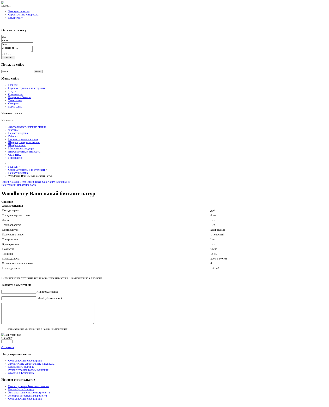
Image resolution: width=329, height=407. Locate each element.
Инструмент (15, 17)
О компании (15, 94)
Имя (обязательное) (47, 291)
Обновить (7, 337)
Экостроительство (18, 11)
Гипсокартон (15, 157)
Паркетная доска (18, 133)
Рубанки (13, 136)
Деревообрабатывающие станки (27, 126)
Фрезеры (13, 129)
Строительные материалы (23, 14)
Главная (12, 84)
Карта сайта (15, 106)
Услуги (12, 91)
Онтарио (13, 103)
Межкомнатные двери (21, 148)
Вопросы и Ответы (19, 97)
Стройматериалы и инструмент (26, 88)
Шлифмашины (17, 145)
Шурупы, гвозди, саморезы (24, 142)
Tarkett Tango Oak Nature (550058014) (48, 181)
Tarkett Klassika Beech (13, 181)
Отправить (7, 347)
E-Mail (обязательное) (49, 298)
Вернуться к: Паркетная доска (18, 184)
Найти (38, 71)
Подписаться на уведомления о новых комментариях (36, 328)
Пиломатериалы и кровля (23, 139)
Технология (15, 100)
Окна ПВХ (14, 154)
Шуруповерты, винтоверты (24, 151)
